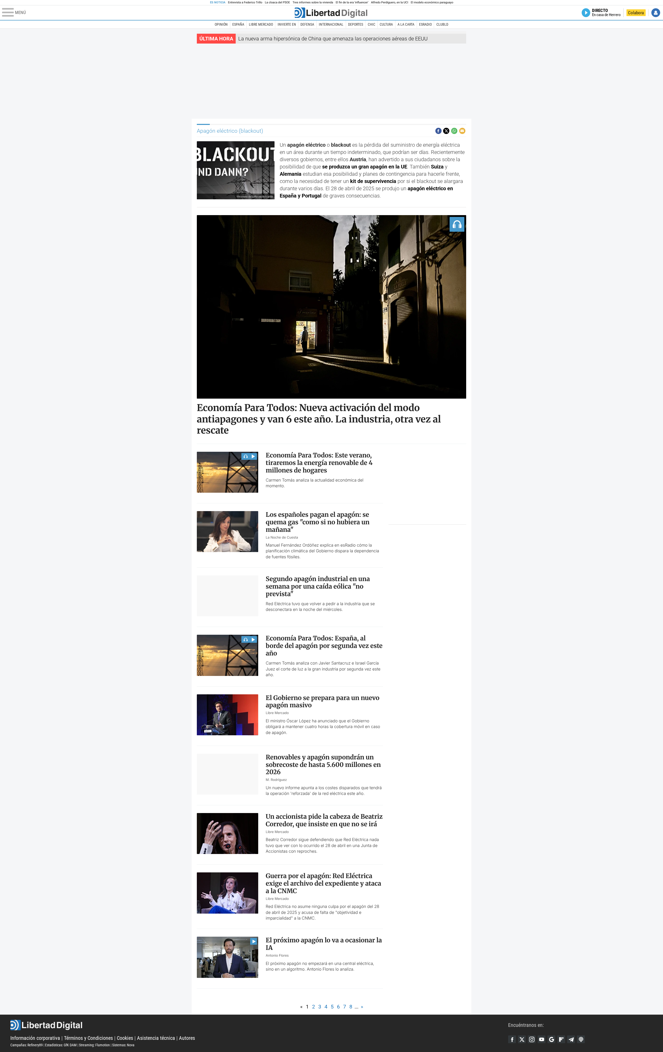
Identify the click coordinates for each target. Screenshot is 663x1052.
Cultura (386, 24)
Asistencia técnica (156, 1038)
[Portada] (331, 13)
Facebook (512, 1039)
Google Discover (551, 1039)
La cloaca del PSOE (277, 2)
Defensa (307, 24)
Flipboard (561, 1039)
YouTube (541, 1039)
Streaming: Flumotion (94, 1045)
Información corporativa (35, 1038)
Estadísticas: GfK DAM (61, 1045)
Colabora (636, 12)
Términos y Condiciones (88, 1038)
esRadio (425, 24)
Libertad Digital (259, 1025)
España (238, 24)
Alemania (290, 174)
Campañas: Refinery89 (26, 1045)
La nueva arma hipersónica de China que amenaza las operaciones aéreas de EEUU (333, 39)
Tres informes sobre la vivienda (313, 2)
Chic (371, 24)
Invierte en (287, 24)
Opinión (221, 24)
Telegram (571, 1039)
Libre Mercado (261, 24)
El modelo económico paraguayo (432, 2)
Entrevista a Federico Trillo (245, 2)
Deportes (355, 24)
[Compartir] (438, 131)
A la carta (406, 24)
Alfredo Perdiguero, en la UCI (389, 2)
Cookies (125, 1038)
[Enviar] (454, 131)
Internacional (331, 24)
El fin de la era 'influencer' (352, 2)
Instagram (532, 1039)
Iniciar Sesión (655, 12)
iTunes (581, 1039)
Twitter (522, 1039)
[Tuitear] (446, 131)
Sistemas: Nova (123, 1045)
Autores (187, 1038)
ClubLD (442, 24)
